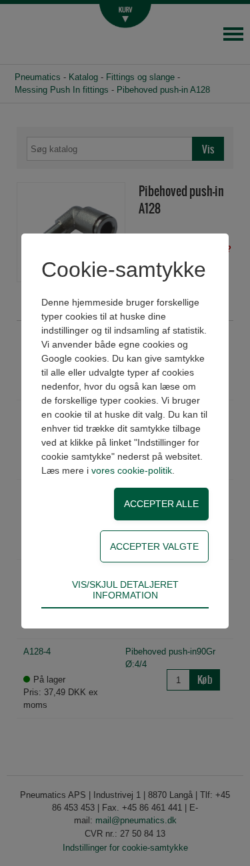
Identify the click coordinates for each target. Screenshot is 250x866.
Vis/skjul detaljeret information (125, 589)
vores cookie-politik (131, 470)
